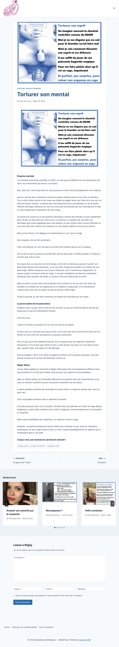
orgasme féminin (38, 446)
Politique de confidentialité (24, 627)
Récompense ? (54, 510)
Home (7, 627)
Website (81, 589)
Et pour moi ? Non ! (22, 460)
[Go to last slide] (6, 504)
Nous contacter (46, 627)
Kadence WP (85, 640)
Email (49, 589)
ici (90, 220)
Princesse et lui (25, 101)
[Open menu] (114, 8)
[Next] (112, 504)
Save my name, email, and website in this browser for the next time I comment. (49, 595)
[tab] (54, 527)
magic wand (23, 446)
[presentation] (20, 493)
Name (18, 589)
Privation (102, 460)
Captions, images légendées (29, 88)
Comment (19, 557)
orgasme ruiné (53, 446)
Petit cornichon (93, 510)
